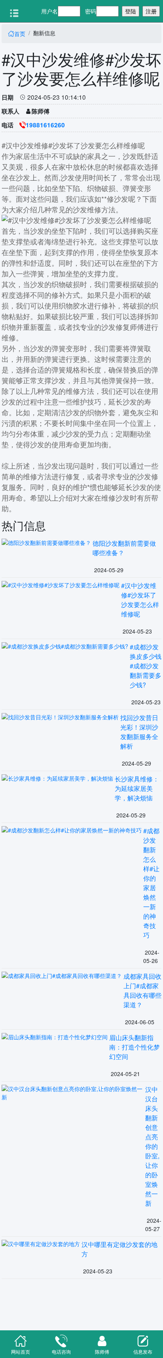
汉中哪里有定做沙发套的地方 (119, 1249)
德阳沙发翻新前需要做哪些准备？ (124, 548)
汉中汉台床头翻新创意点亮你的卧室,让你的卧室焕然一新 (152, 1146)
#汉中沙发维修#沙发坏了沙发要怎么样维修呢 (140, 599)
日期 (7, 97)
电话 (7, 125)
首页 (16, 34)
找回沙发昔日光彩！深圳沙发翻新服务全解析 (139, 732)
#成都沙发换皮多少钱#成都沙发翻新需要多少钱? (145, 665)
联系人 (10, 111)
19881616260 (45, 125)
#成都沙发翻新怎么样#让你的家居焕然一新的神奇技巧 (151, 883)
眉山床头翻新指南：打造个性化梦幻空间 (134, 1047)
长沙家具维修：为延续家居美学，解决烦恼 (137, 788)
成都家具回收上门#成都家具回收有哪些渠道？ (142, 990)
